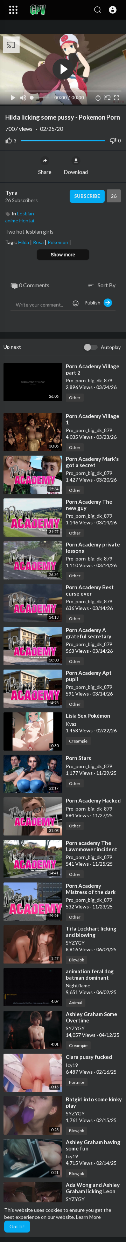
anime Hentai (19, 220)
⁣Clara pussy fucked (89, 1057)
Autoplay (111, 347)
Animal (75, 1002)
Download (76, 172)
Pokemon (58, 242)
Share (44, 172)
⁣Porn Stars (78, 758)
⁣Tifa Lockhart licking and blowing (91, 931)
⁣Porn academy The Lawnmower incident (91, 846)
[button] (113, 10)
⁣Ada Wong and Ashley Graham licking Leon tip (93, 1191)
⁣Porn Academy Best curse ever (90, 590)
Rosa (39, 242)
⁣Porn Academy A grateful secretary (88, 633)
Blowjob (76, 959)
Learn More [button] (88, 1217)
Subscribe (87, 196)
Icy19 (72, 1065)
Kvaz (71, 724)
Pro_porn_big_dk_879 (89, 380)
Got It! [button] (17, 1226)
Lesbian (25, 213)
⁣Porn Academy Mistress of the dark (90, 888)
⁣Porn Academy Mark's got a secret (92, 462)
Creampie (78, 741)
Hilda (24, 242)
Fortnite (76, 1082)
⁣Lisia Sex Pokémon (88, 715)
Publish (94, 303)
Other (74, 397)
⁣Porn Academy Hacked (93, 800)
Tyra (11, 192)
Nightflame (78, 985)
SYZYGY (75, 943)
